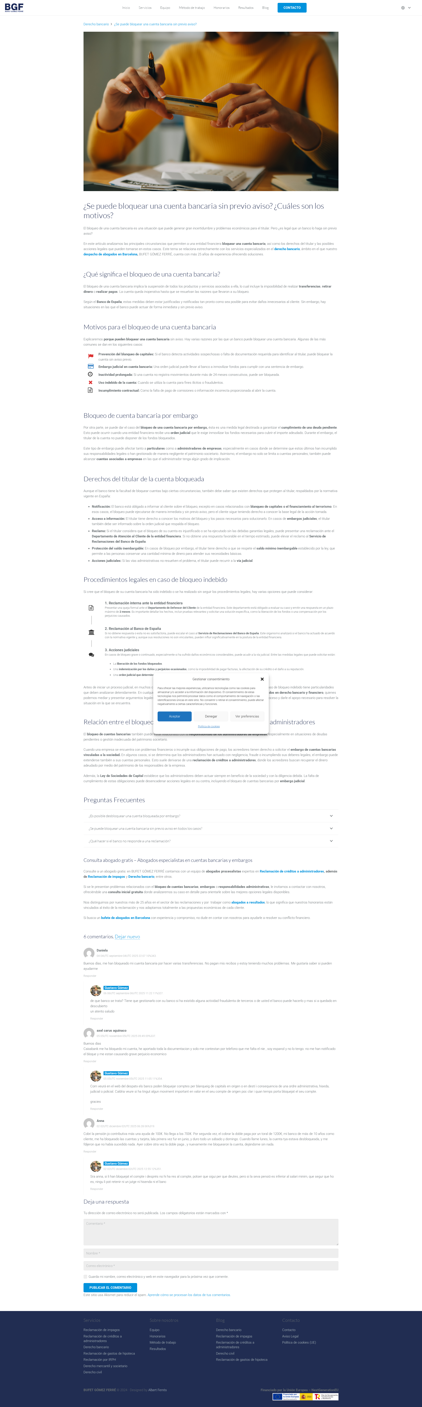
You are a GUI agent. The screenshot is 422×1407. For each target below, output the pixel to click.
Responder (90, 975)
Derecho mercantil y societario (105, 1366)
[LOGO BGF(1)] (14, 7)
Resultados (158, 1349)
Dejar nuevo (127, 936)
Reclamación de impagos (102, 1330)
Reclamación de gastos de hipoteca (109, 1353)
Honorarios (158, 1336)
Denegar (211, 716)
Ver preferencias (247, 716)
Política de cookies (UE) (299, 1342)
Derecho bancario (96, 1347)
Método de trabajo (163, 1342)
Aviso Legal (290, 1336)
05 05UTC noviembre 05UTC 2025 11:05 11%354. (133, 1078)
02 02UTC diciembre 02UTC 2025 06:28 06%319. (126, 1126)
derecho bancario (287, 249)
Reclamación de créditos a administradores (291, 871)
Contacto (288, 1330)
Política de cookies (209, 726)
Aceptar (174, 716)
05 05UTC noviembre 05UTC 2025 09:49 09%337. (126, 1036)
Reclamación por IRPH (100, 1360)
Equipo (154, 1330)
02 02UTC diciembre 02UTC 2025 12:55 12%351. (133, 1169)
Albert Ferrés (157, 1390)
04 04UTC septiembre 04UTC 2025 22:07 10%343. (126, 955)
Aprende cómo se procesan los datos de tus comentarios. (189, 1295)
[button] (262, 679)
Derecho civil (93, 1372)
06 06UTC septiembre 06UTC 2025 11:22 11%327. (133, 993)
